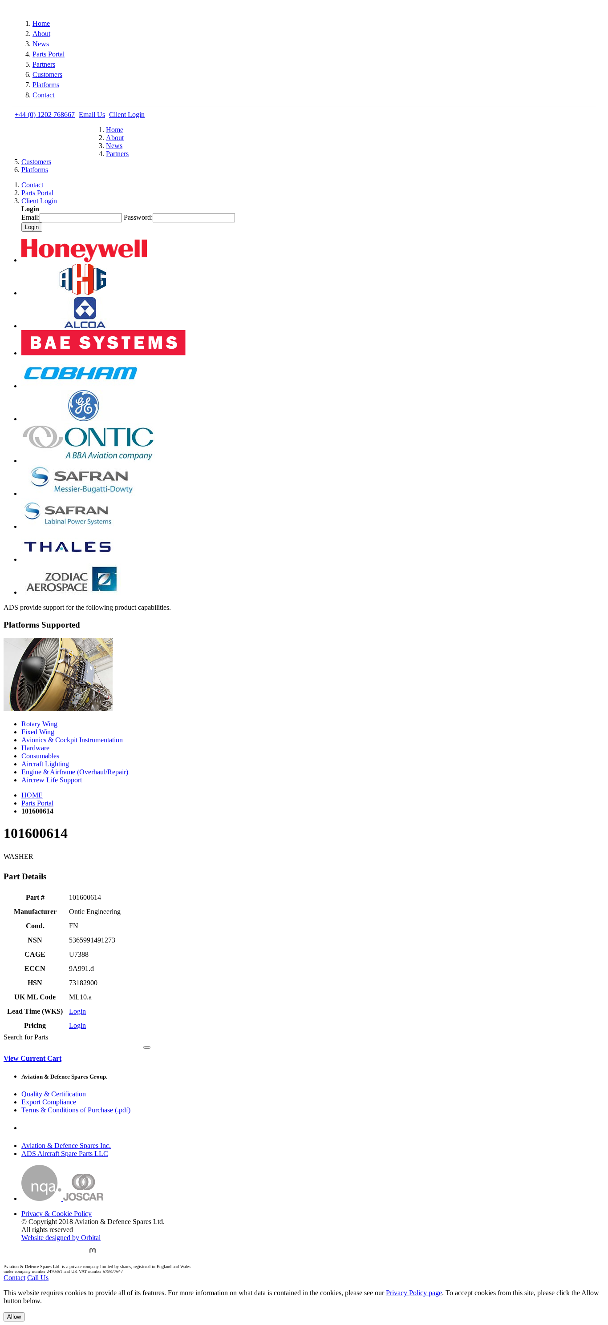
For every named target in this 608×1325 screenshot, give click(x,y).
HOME (32, 795)
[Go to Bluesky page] (28, 1254)
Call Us (38, 1277)
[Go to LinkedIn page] (71, 1254)
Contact (43, 95)
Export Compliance (48, 1102)
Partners (43, 64)
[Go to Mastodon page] (92, 1254)
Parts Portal (48, 54)
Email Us (92, 114)
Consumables (40, 756)
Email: (30, 217)
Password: (138, 217)
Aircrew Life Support (51, 780)
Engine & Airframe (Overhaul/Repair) (74, 772)
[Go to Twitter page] (50, 1254)
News (40, 44)
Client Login (127, 114)
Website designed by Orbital (61, 1237)
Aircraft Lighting (45, 764)
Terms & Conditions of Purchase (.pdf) (75, 1110)
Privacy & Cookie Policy (56, 1213)
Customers (47, 74)
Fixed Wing (37, 732)
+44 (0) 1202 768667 (45, 114)
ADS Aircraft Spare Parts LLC (64, 1153)
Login (77, 1011)
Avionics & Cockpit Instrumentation (72, 740)
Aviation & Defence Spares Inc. (66, 1145)
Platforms (45, 85)
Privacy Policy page (414, 1293)
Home (41, 23)
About (41, 33)
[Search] (146, 1047)
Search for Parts (26, 1037)
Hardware (35, 748)
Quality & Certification (53, 1094)
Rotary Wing (39, 724)
